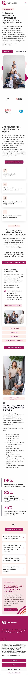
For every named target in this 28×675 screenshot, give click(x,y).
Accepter (14, 660)
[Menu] (25, 3)
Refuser (14, 665)
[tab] (14, 262)
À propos (4, 640)
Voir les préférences (14, 669)
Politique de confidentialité (14, 673)
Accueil (4, 638)
